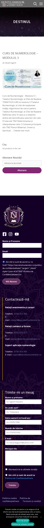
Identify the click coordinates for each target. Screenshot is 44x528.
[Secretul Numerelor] (13, 3)
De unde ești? (12, 408)
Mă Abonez (11, 281)
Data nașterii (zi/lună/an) (18, 418)
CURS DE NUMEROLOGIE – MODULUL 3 (20, 56)
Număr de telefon (14, 428)
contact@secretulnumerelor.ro (25, 320)
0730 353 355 (20, 313)
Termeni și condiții (32, 501)
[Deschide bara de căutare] (35, 3)
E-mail (9, 438)
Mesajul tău (11, 448)
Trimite (12, 485)
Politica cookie (9, 498)
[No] (41, 517)
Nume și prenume (14, 397)
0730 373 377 (20, 332)
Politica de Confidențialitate (19, 478)
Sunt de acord (22, 521)
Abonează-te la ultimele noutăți (22, 469)
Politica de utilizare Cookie (22, 524)
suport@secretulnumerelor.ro (26, 354)
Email (5, 251)
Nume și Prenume (12, 241)
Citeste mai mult (21, 130)
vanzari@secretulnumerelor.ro (25, 339)
